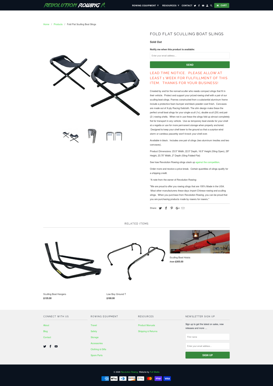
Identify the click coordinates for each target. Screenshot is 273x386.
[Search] (211, 6)
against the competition (207, 162)
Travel (94, 325)
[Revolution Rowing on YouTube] (56, 346)
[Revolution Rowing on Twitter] (45, 346)
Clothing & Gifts (98, 349)
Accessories (97, 343)
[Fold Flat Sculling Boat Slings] (95, 77)
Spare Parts (97, 355)
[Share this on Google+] (176, 208)
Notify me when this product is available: (172, 49)
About (46, 325)
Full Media (154, 371)
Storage (95, 337)
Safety (94, 331)
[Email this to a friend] (182, 208)
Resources (170, 5)
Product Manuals (146, 325)
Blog (45, 331)
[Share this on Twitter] (159, 208)
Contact (47, 337)
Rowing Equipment (145, 5)
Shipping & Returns (147, 331)
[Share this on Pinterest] (171, 208)
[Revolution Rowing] (77, 5)
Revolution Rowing (129, 371)
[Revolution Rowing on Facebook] (50, 346)
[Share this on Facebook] (165, 208)
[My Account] (207, 6)
